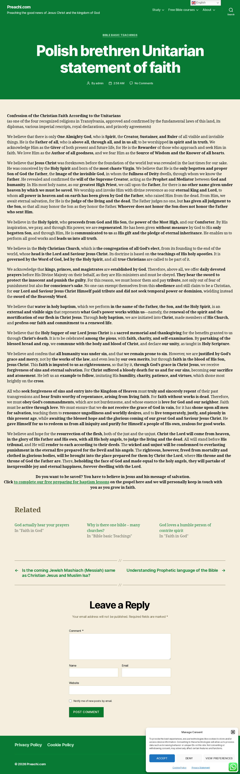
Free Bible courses (181, 10)
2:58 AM (118, 83)
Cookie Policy (179, 767)
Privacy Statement (201, 767)
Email (125, 665)
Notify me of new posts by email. (92, 701)
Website (74, 683)
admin (99, 83)
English (201, 2)
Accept (162, 758)
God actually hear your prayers (42, 525)
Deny (189, 758)
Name (72, 665)
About (207, 10)
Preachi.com (19, 7)
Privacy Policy (28, 744)
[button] (233, 732)
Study (156, 10)
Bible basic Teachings (120, 35)
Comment (76, 631)
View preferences (219, 758)
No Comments (144, 83)
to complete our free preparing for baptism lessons (61, 482)
